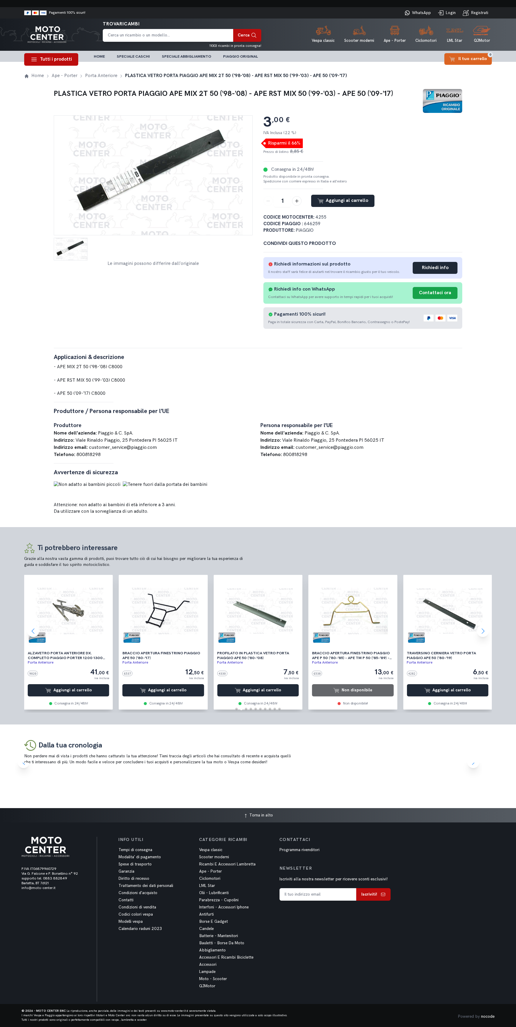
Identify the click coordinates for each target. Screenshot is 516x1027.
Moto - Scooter (213, 979)
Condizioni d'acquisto (138, 893)
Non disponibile (357, 690)
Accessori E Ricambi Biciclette (226, 957)
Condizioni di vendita (137, 907)
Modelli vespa (131, 921)
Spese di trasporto (135, 864)
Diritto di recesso (134, 878)
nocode (487, 1016)
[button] (236, 709)
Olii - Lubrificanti (214, 893)
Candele (206, 928)
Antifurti (206, 914)
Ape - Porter (210, 871)
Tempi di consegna (135, 850)
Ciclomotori (209, 878)
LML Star (207, 885)
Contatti (126, 900)
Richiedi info (435, 268)
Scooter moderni (214, 857)
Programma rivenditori (300, 850)
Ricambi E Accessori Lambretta (227, 864)
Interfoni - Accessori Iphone (224, 907)
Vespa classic (210, 850)
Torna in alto (260, 815)
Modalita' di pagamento (140, 857)
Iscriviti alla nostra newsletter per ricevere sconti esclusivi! (334, 879)
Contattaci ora (435, 293)
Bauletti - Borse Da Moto (221, 943)
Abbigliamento (212, 950)
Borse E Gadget (213, 921)
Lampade (207, 971)
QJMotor (207, 986)
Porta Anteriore (40, 662)
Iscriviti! (369, 894)
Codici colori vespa (136, 914)
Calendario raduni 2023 (140, 928)
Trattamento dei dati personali (146, 885)
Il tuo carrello (475, 57)
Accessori (207, 964)
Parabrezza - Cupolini (219, 900)
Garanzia (126, 871)
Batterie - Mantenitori (218, 936)
